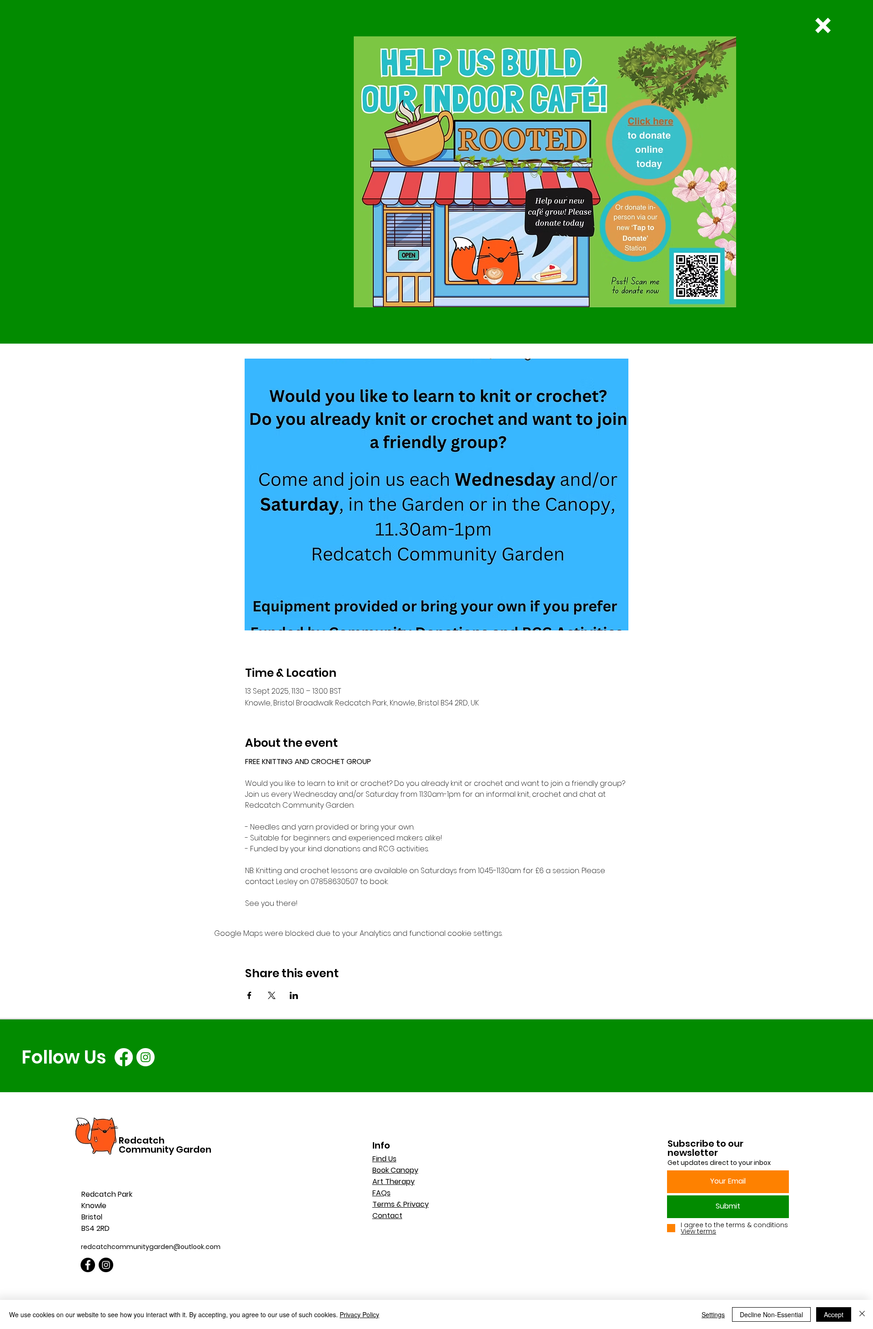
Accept (833, 1314)
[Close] (862, 1314)
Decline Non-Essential (771, 1314)
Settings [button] (713, 1314)
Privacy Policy (359, 1314)
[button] (823, 25)
